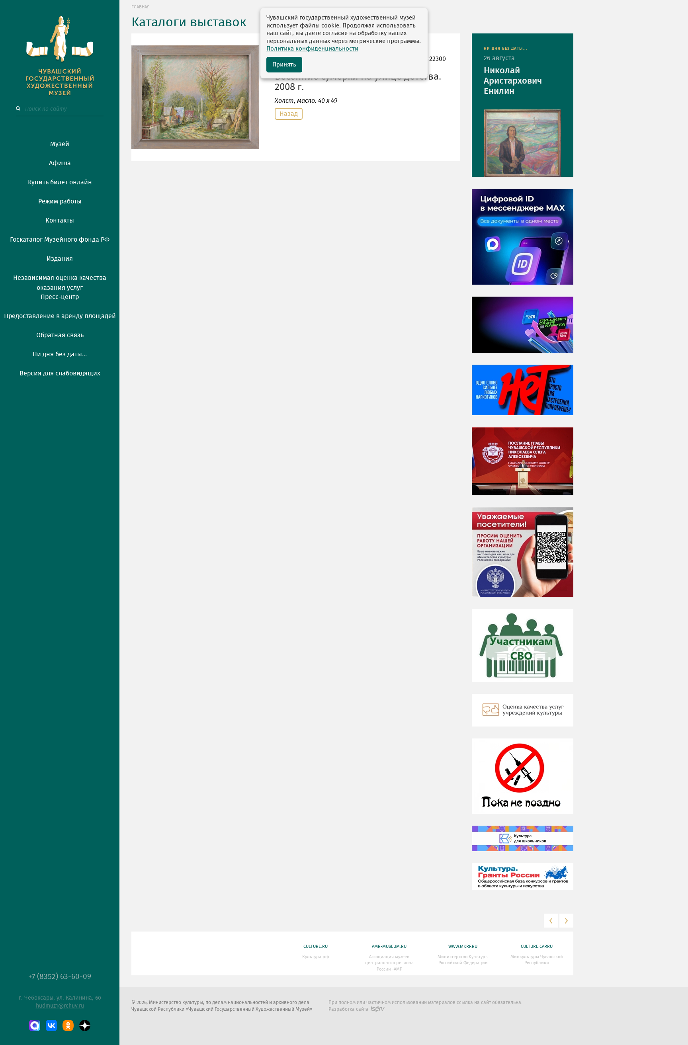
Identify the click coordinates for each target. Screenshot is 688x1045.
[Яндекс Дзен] (84, 1025)
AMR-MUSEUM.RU (389, 946)
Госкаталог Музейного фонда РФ (59, 239)
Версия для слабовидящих (60, 373)
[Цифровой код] (522, 242)
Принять (284, 65)
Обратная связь (60, 335)
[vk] (51, 1025)
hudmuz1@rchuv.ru (60, 1006)
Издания (60, 259)
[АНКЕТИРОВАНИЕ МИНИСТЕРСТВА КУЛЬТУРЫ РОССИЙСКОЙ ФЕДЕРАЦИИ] (522, 558)
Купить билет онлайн (60, 182)
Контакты (59, 220)
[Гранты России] (522, 882)
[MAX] (34, 1025)
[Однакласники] (68, 1025)
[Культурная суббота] (522, 844)
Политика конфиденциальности (312, 49)
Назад (289, 114)
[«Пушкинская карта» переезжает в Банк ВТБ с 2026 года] (522, 330)
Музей (59, 144)
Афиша (60, 163)
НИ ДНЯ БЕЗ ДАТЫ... (506, 49)
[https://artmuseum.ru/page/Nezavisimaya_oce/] (522, 716)
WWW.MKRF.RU (462, 946)
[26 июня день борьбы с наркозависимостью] (522, 782)
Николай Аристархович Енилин (513, 81)
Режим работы (60, 201)
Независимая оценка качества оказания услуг (59, 281)
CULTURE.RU (315, 946)
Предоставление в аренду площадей (60, 316)
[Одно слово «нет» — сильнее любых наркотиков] (522, 395)
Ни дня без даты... (60, 354)
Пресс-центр (60, 297)
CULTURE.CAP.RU (537, 946)
